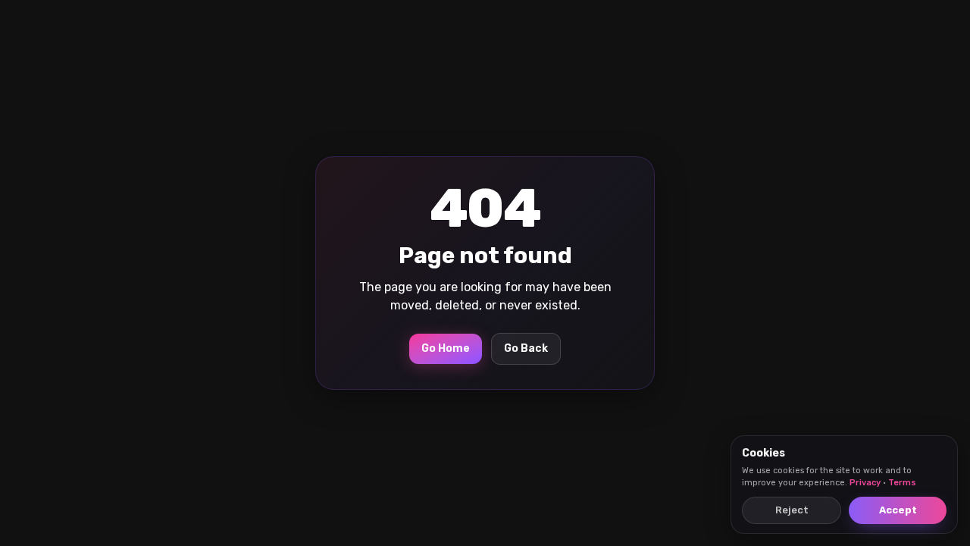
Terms (902, 483)
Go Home (445, 348)
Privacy (865, 483)
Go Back (526, 348)
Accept (898, 510)
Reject (792, 510)
